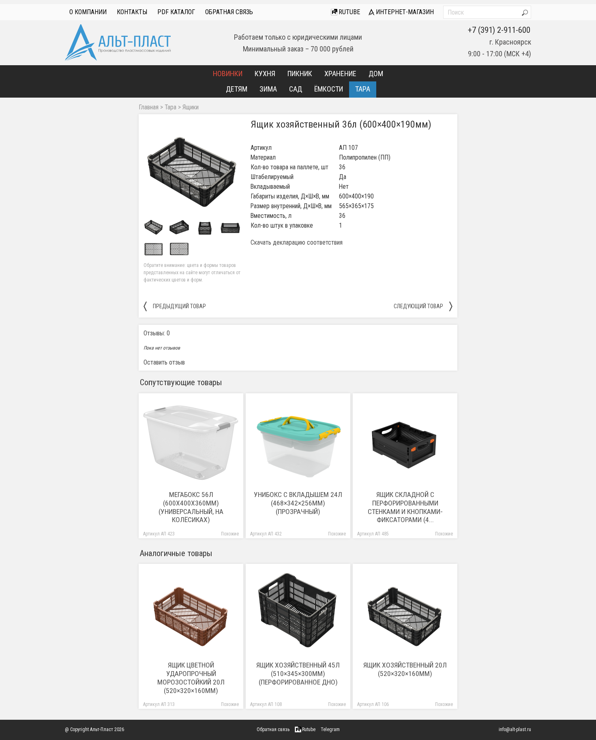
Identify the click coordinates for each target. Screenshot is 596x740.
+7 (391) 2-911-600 (499, 30)
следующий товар (423, 305)
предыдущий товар (175, 305)
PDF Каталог (176, 12)
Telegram (330, 729)
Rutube (348, 12)
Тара (362, 89)
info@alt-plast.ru (515, 729)
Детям (236, 89)
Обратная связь (229, 12)
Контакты (132, 12)
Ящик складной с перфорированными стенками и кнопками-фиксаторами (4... (405, 507)
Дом (376, 73)
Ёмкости (328, 89)
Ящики (190, 107)
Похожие (230, 534)
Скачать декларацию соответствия (297, 242)
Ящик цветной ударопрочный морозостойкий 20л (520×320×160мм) (191, 678)
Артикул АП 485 (373, 534)
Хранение (340, 73)
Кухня (265, 73)
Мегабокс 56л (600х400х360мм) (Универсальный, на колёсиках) (191, 507)
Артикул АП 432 (266, 534)
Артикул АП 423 (159, 534)
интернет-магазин (404, 12)
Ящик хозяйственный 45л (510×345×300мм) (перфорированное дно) (298, 673)
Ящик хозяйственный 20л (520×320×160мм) (405, 669)
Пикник (299, 73)
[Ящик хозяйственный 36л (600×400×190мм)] (192, 167)
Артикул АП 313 (159, 705)
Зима (268, 89)
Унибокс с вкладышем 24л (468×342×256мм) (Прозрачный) (298, 503)
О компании (88, 12)
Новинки (227, 73)
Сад (295, 89)
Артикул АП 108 (266, 705)
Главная (149, 107)
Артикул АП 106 (373, 705)
